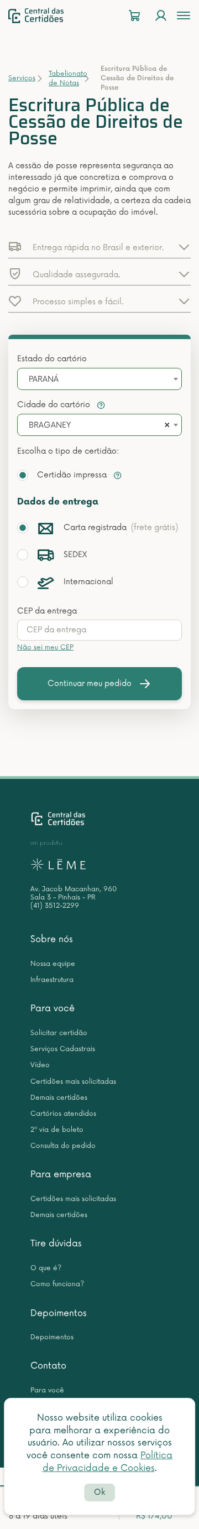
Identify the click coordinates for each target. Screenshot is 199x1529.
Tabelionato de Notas (68, 78)
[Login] (160, 16)
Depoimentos (58, 1313)
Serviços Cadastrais (62, 1049)
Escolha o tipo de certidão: (68, 451)
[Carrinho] (134, 16)
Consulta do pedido (63, 1146)
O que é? (45, 1268)
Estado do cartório (52, 358)
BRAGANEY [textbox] (50, 425)
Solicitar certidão (58, 1033)
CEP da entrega (47, 611)
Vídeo (40, 1065)
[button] (99, 246)
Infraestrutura (52, 980)
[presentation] (99, 630)
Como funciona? (57, 1284)
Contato (48, 1365)
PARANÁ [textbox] (44, 379)
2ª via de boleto (56, 1130)
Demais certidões (58, 1098)
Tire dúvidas (56, 1243)
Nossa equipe (52, 964)
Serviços (21, 78)
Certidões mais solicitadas (73, 1082)
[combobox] (99, 379)
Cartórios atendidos (63, 1114)
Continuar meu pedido (90, 683)
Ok (99, 1492)
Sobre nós (51, 939)
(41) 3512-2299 (54, 906)
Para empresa (60, 1174)
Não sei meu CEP (45, 647)
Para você (52, 1008)
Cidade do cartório (54, 404)
